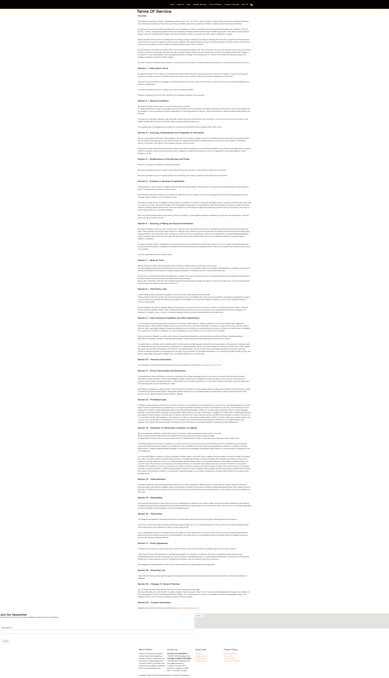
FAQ (243, 4)
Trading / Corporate (231, 4)
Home (172, 4)
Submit (5, 641)
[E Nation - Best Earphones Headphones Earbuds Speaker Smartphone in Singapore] (142, 4)
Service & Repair (215, 4)
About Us (180, 4)
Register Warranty (200, 4)
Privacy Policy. (216, 365)
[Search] (247, 4)
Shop (188, 4)
